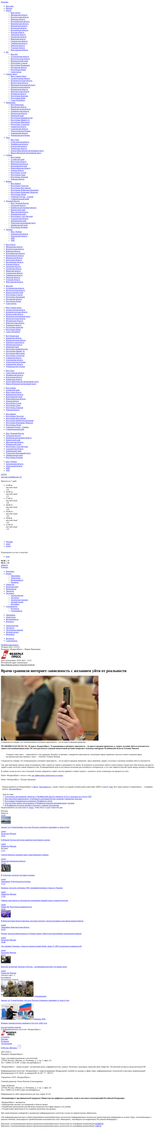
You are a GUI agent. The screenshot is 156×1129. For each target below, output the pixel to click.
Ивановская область (19, 26)
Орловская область (18, 37)
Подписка (15, 609)
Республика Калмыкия (20, 65)
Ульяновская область (19, 133)
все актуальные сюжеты (11, 1027)
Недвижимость (17, 580)
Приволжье (10, 102)
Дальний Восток (13, 201)
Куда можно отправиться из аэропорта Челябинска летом (28, 801)
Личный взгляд (17, 602)
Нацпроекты (11, 589)
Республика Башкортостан (22, 118)
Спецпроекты (11, 606)
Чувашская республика (20, 135)
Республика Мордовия (20, 122)
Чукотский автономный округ (23, 223)
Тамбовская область (19, 43)
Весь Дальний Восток (20, 203)
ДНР (13, 240)
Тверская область (18, 46)
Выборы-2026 (39, 1019)
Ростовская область (19, 67)
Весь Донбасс (16, 232)
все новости (6, 977)
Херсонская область (19, 236)
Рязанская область (18, 39)
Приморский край (18, 214)
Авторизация (6, 1044)
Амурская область (18, 205)
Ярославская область (19, 50)
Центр (8, 10)
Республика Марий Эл (20, 120)
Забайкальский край (19, 225)
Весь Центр (15, 13)
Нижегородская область (21, 109)
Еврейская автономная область (23, 208)
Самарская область (18, 127)
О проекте (5, 1037)
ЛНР (13, 238)
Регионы (4, 2)
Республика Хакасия (19, 177)
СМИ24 (98, 1126)
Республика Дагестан (20, 186)
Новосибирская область (20, 168)
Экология (10, 591)
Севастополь (16, 72)
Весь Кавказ (16, 183)
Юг (7, 52)
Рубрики (4, 567)
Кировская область (18, 107)
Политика (10, 571)
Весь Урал (15, 140)
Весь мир (10, 6)
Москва (9, 8)
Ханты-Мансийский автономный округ (27, 151)
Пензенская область (19, 113)
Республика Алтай (18, 173)
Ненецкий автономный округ (23, 85)
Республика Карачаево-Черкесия (24, 192)
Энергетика (15, 578)
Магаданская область (19, 212)
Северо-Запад (11, 74)
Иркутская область (18, 162)
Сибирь (9, 155)
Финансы (15, 582)
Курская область (17, 32)
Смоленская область (19, 41)
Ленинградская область (20, 87)
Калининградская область (21, 81)
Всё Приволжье (17, 105)
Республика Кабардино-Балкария (24, 190)
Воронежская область (20, 24)
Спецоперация (40, 996)
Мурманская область (19, 89)
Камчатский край (18, 210)
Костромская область (19, 30)
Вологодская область (19, 83)
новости (4, 565)
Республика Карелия (19, 96)
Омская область (17, 170)
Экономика (15, 576)
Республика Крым (18, 70)
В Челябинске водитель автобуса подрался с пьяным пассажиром (32, 805)
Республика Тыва (18, 175)
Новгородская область (20, 92)
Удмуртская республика (20, 131)
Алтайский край (17, 159)
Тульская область (18, 48)
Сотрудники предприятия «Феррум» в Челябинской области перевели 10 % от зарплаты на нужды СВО (48, 797)
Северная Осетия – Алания (22, 197)
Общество (10, 584)
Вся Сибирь (16, 157)
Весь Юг (14, 54)
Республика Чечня (18, 194)
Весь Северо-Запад (18, 76)
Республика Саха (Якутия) (22, 216)
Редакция (5, 1041)
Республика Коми (18, 98)
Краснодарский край (19, 61)
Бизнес (9, 574)
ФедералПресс (15, 789)
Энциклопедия (17, 595)
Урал (8, 138)
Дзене (31, 807)
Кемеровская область (19, 164)
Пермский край (17, 116)
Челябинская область (19, 144)
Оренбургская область (20, 111)
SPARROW (99, 1124)
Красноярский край (19, 166)
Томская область (17, 179)
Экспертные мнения (19, 600)
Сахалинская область (19, 219)
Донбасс (9, 229)
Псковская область (18, 94)
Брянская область (18, 19)
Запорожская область (19, 234)
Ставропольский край (20, 199)
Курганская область (19, 146)
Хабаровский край (18, 221)
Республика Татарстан (20, 124)
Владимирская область (20, 21)
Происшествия (12, 587)
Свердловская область (20, 142)
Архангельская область (20, 78)
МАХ (35, 787)
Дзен (111, 787)
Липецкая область (18, 35)
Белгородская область (20, 17)
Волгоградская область (20, 59)
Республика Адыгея (19, 63)
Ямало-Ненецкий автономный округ (26, 153)
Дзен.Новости (45, 787)
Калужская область (19, 28)
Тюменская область (19, 148)
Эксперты (10, 593)
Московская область (19, 15)
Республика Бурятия (19, 227)
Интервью (15, 604)
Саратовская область (19, 129)
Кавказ (9, 181)
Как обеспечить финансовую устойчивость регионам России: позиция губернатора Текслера (43, 799)
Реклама (9, 542)
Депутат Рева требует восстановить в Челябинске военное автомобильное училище (39, 803)
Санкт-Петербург (18, 100)
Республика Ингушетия (20, 188)
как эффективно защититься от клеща (47, 775)
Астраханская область (20, 56)
